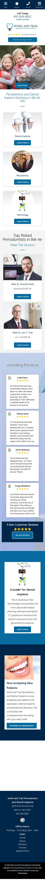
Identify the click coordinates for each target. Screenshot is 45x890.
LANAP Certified (22, 19)
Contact (23, 847)
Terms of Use (32, 868)
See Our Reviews (22, 535)
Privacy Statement (18, 868)
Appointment (22, 850)
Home (22, 837)
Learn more (22, 296)
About (22, 841)
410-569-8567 (22, 16)
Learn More (22, 85)
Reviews (22, 844)
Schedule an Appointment (22, 725)
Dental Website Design (27, 870)
